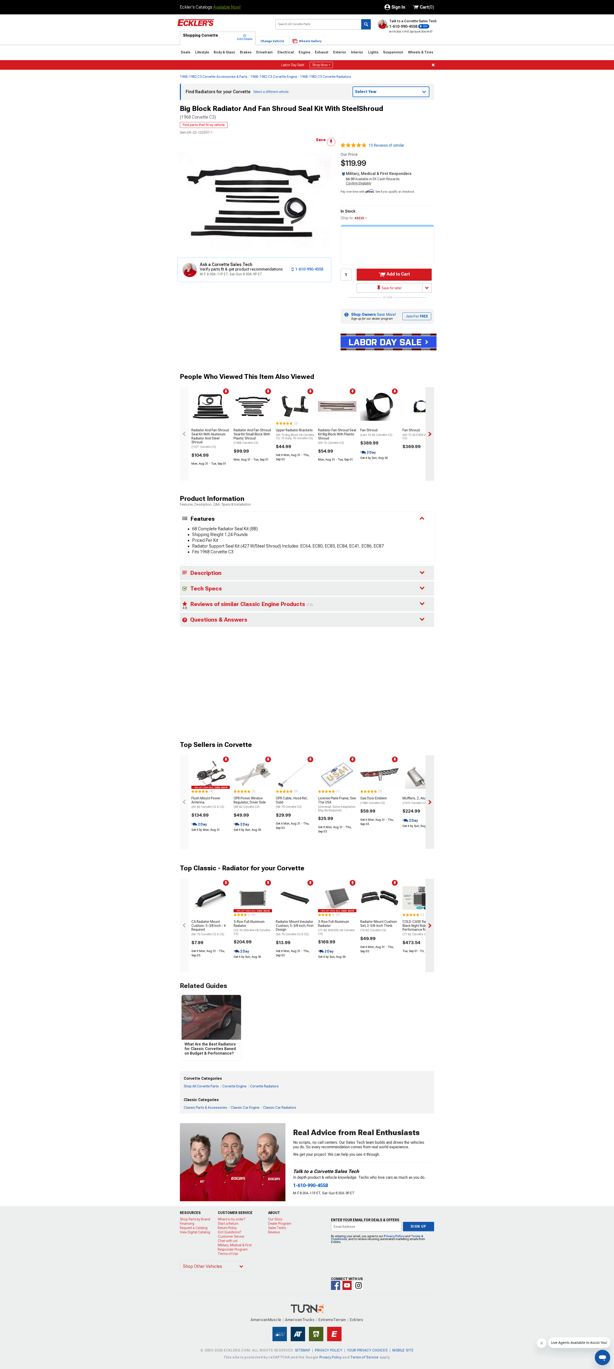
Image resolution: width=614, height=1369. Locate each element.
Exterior (339, 52)
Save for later (391, 288)
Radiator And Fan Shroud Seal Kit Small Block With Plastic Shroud (252, 436)
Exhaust (321, 52)
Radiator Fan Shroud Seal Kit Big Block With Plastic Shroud (337, 436)
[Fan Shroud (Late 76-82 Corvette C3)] (379, 406)
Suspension (393, 52)
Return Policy (227, 1228)
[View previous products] (184, 434)
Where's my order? (231, 1219)
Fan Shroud (376, 432)
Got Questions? (229, 1232)
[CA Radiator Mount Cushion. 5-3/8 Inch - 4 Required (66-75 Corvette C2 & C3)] (210, 898)
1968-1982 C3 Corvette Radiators (325, 77)
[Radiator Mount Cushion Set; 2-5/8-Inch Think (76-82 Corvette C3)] (379, 898)
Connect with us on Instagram (358, 1285)
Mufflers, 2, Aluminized (419, 800)
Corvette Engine (234, 1086)
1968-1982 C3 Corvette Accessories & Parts (214, 77)
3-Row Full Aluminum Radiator (252, 928)
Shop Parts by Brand (195, 1219)
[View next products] (429, 434)
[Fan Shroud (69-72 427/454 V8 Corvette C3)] (421, 406)
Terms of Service (364, 1357)
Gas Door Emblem (373, 800)
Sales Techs (277, 1228)
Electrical (285, 52)
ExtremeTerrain (332, 1319)
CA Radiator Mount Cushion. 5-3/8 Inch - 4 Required (208, 928)
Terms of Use (228, 1254)
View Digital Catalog (195, 1232)
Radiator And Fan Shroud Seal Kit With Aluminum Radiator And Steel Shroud (210, 438)
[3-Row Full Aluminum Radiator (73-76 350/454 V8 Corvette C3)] (253, 898)
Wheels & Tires (420, 52)
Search (366, 24)
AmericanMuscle (266, 1319)
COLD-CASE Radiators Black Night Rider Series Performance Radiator (420, 928)
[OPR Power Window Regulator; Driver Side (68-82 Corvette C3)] (253, 774)
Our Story (275, 1219)
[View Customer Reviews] (353, 145)
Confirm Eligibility (358, 183)
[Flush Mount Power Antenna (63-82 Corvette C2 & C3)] (210, 774)
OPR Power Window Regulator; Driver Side (250, 802)
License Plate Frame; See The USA (337, 804)
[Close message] (433, 65)
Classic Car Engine (245, 1107)
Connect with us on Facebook (335, 1285)
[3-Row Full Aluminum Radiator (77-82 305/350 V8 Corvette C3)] (337, 898)
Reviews (274, 1232)
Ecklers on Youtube (347, 1285)
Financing (187, 1223)
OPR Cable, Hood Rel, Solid (291, 802)
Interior (357, 52)
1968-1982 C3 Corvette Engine (273, 77)
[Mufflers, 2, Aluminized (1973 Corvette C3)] (421, 774)
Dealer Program (279, 1223)
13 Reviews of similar (386, 145)
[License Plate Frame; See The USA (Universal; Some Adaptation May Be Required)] (337, 774)
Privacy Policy (394, 1236)
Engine (304, 52)
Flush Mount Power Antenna (207, 802)
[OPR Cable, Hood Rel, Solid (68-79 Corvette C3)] (295, 774)
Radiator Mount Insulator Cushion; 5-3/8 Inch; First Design (294, 928)
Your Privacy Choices (367, 1350)
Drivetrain (264, 52)
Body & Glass (224, 52)
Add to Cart (398, 274)
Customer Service (231, 1236)
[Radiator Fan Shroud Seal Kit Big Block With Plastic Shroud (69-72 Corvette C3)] (337, 406)
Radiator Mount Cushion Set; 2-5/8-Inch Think (378, 926)
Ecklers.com (222, 26)
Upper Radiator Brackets (295, 434)
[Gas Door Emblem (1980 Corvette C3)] (379, 774)
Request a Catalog (193, 1228)
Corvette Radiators (264, 1086)
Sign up (418, 1226)
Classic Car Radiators (279, 1107)
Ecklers (356, 1319)
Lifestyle (202, 52)
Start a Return (228, 1223)
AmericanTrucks (300, 1319)
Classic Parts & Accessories (205, 1107)
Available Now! (227, 7)
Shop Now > (321, 65)
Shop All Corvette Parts (201, 1086)
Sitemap (302, 1350)
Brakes (246, 52)
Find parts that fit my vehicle (204, 125)
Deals (185, 52)
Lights (373, 52)
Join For (417, 316)
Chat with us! (227, 1241)
